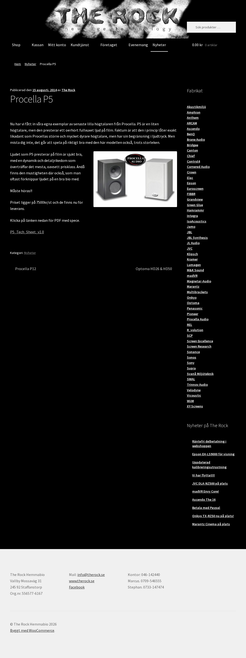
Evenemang (138, 44)
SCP (190, 335)
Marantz (193, 286)
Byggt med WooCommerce (32, 630)
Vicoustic (194, 395)
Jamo (191, 226)
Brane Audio (196, 139)
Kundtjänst (80, 44)
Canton (192, 150)
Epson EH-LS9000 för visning (213, 454)
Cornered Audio (198, 166)
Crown (191, 172)
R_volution (195, 330)
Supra (191, 368)
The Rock (68, 90)
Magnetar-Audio (199, 281)
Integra (192, 216)
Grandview (195, 199)
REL (189, 325)
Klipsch (192, 254)
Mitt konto (57, 44)
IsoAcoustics (196, 221)
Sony (190, 363)
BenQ (191, 134)
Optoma (193, 303)
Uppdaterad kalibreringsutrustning (209, 464)
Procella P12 (25, 269)
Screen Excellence (200, 341)
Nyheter (159, 44)
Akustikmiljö (196, 107)
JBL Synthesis (197, 237)
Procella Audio (198, 319)
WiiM (190, 401)
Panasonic (195, 308)
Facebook (77, 587)
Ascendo (193, 129)
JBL (189, 232)
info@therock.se (91, 574)
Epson (191, 183)
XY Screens (195, 406)
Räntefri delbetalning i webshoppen (209, 443)
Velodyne (194, 390)
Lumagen (194, 265)
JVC (189, 248)
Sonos (191, 357)
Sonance (193, 352)
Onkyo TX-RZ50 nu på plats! (213, 516)
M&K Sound (195, 270)
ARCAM (192, 123)
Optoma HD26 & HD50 (154, 269)
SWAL (191, 379)
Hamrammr (195, 210)
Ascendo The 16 (203, 499)
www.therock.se (81, 580)
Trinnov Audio (197, 384)
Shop (16, 44)
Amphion (193, 112)
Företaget (108, 44)
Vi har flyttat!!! (203, 475)
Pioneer (192, 314)
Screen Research (199, 346)
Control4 (193, 161)
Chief (191, 156)
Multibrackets (197, 292)
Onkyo (192, 297)
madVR (192, 275)
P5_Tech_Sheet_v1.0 (27, 231)
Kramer (192, 259)
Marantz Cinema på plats (211, 524)
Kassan (37, 44)
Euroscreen (195, 188)
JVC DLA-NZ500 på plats (210, 483)
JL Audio (193, 243)
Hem (17, 64)
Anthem (193, 117)
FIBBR (191, 194)
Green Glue (195, 205)
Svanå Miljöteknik (200, 374)
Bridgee (192, 145)
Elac (190, 178)
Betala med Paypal (206, 508)
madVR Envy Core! (205, 491)
